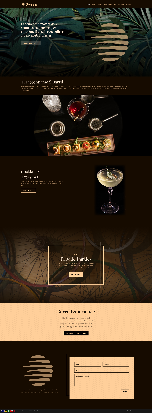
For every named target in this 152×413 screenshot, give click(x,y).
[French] (4, 411)
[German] (6, 411)
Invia (125, 391)
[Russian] (12, 411)
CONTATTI (128, 4)
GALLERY (100, 4)
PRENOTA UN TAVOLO (119, 4)
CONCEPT (94, 4)
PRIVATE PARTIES (108, 4)
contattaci (76, 274)
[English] (2, 411)
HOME (88, 4)
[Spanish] (15, 411)
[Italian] (8, 411)
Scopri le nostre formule (76, 333)
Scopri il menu (28, 190)
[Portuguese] (10, 411)
